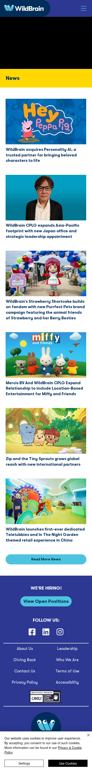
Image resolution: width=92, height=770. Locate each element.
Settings (24, 763)
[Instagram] (59, 631)
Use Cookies (68, 763)
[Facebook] (32, 631)
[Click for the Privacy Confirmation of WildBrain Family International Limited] (46, 702)
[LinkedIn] (46, 631)
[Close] (85, 737)
